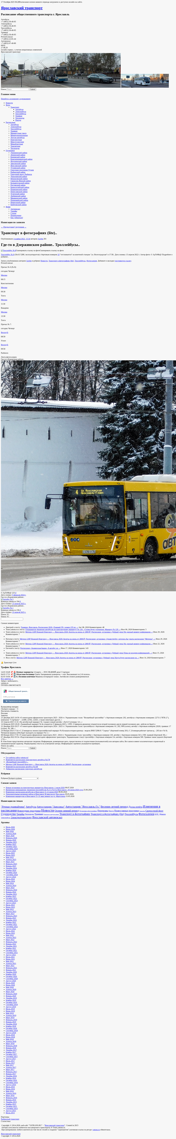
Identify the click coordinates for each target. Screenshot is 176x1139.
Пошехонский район (19, 189)
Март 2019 (10, 1018)
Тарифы (14, 211)
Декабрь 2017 (11, 1050)
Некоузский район (18, 202)
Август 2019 (11, 1007)
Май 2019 (10, 1013)
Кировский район (18, 157)
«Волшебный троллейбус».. (17, 762)
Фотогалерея (91, 261)
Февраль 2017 (11, 1072)
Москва (4, 275)
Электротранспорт (21, 817)
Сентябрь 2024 (12, 875)
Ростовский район (18, 185)
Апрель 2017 (11, 1067)
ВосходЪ (4, 332)
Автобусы (19, 109)
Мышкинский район (19, 198)
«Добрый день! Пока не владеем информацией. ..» (131, 653)
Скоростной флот (154, 810)
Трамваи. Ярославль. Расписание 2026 (37, 627)
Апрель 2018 (11, 1041)
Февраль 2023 (11, 916)
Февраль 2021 (11, 968)
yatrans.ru (96, 1130)
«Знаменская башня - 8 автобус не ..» (45, 648)
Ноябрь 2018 (11, 1026)
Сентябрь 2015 (12, 1108)
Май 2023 (10, 909)
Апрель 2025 (11, 860)
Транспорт (15, 107)
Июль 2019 (10, 1009)
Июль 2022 (10, 931)
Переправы (102, 810)
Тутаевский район (18, 168)
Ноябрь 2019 (11, 1000)
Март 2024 (10, 888)
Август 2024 (11, 877)
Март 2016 (10, 1095)
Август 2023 (11, 903)
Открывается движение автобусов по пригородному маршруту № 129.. (54, 629)
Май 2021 (10, 961)
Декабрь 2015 (11, 1102)
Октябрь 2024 (11, 873)
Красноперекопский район (21, 159)
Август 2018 (11, 1033)
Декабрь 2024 (11, 868)
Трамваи (18, 116)
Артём (40, 239)
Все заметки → (7, 679)
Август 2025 (11, 851)
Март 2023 (10, 914)
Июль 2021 (10, 957)
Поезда (18, 120)
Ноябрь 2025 (11, 844)
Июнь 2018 (10, 1037)
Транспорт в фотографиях (75, 813)
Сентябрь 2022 (12, 927)
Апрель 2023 (11, 911)
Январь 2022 (11, 944)
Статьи (13, 213)
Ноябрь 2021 (11, 948)
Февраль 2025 (11, 864)
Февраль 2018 (11, 1046)
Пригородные (16, 140)
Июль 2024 (10, 879)
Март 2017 (10, 1070)
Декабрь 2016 (11, 1076)
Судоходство (8, 813)
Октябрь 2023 (11, 898)
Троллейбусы (20, 114)
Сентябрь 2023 (12, 901)
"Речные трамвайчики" (13, 806)
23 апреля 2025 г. (19, 604)
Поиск (3, 89)
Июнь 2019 (10, 1011)
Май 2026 (10, 831)
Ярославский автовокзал (47, 817)
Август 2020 (11, 981)
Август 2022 (11, 929)
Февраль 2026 (11, 838)
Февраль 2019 (11, 1020)
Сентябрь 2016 (12, 1083)
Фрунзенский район (19, 161)
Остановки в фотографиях (88, 811)
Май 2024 (10, 883)
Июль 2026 (10, 827)
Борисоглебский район (20, 187)
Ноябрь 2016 (11, 1078)
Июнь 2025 (10, 855)
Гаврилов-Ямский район (21, 181)
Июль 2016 (10, 1087)
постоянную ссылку (123, 261)
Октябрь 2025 (11, 847)
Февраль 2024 (11, 890)
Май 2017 (10, 1065)
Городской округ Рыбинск (21, 174)
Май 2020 (10, 987)
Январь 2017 (11, 1074)
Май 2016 (10, 1091)
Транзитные (15, 146)
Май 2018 (10, 1039)
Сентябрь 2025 (12, 849)
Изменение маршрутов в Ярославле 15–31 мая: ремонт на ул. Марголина (35, 796)
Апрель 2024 (11, 885)
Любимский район (18, 196)
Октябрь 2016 (11, 1080)
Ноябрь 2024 (11, 870)
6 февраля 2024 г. (19, 595)
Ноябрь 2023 (11, 896)
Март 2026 (10, 836)
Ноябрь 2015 (11, 1104)
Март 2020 (10, 992)
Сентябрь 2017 (12, 1057)
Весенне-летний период (114, 806)
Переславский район (19, 192)
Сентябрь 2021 (12, 953)
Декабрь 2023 (11, 894)
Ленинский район (18, 155)
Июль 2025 (10, 853)
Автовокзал (15, 209)
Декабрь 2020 (11, 972)
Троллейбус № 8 (7, 255)
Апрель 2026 (11, 834)
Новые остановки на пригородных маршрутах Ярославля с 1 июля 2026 (35, 788)
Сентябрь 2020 (12, 979)
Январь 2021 (11, 970)
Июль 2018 (10, 1035)
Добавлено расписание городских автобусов (24, 769)
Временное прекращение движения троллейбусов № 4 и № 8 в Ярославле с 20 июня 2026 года (44, 790)
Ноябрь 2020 (11, 974)
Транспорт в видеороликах (51, 814)
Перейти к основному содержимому (16, 99)
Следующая (20, 227)
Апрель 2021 (11, 963)
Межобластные (17, 144)
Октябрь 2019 (11, 1002)
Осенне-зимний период (67, 810)
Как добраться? (17, 218)
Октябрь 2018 (11, 1028)
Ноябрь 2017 (11, 1052)
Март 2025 (10, 862)
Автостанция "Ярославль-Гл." (82, 806)
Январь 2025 (11, 866)
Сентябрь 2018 (12, 1031)
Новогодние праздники (29, 810)
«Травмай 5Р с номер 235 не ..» (65, 627)
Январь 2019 (11, 1022)
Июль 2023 (10, 905)
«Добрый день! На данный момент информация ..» (132, 632)
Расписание (10, 122)
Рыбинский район (18, 172)
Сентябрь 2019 (12, 1005)
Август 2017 (11, 1059)
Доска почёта (135, 806)
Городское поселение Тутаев (22, 170)
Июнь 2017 (10, 1063)
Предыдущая (7, 227)
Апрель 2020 (11, 989)
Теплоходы (19, 118)
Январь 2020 (11, 996)
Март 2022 (10, 940)
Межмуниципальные (19, 135)
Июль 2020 (10, 983)
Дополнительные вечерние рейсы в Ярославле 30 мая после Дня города (35, 794)
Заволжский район (18, 163)
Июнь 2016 (10, 1089)
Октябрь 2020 (11, 976)
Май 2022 (10, 935)
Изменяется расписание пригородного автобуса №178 (28, 760)
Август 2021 (11, 955)
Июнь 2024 (10, 881)
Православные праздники (126, 810)
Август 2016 (11, 1085)
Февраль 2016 (11, 1098)
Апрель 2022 (11, 937)
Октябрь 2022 (11, 924)
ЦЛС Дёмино (160, 814)
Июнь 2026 (10, 829)
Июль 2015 (10, 1113)
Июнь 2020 (10, 985)
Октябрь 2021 (11, 950)
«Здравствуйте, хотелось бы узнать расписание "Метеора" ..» (130, 639)
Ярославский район (19, 166)
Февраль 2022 (11, 942)
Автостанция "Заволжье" (51, 806)
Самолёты (142, 811)
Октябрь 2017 (11, 1054)
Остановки (10, 151)
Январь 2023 (11, 918)
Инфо (8, 207)
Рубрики (4, 778)
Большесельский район (20, 183)
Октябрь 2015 (11, 1106)
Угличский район (18, 194)
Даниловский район (19, 176)
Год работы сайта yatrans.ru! (17, 758)
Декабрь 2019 (11, 998)
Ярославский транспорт (22, 8)
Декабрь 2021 (11, 946)
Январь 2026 (11, 840)
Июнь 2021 (10, 959)
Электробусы (20, 112)
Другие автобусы (18, 138)
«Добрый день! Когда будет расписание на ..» (120, 658)
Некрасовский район (19, 179)
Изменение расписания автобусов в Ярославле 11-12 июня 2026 (32, 792)
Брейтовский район (19, 205)
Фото (8, 105)
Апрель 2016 (11, 1093)
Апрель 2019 (11, 1015)
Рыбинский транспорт (10, 1119)
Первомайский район (19, 200)
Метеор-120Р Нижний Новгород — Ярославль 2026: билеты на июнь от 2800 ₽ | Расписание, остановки (68, 632)
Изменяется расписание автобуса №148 (22, 767)
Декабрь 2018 (11, 1024)
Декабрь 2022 (11, 920)
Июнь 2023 (10, 907)
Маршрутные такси (18, 133)
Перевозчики (16, 215)
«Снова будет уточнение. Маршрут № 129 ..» (102, 629)
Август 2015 (11, 1111)
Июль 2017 (10, 1061)
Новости (9, 103)
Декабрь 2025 (11, 842)
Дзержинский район (19, 153)
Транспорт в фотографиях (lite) (61, 261)
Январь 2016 (11, 1100)
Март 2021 (10, 966)
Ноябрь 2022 (11, 922)
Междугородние (17, 142)
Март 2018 (10, 1044)
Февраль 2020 (11, 994)
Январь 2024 (11, 892)
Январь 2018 (11, 1048)
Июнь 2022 (10, 933)
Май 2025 (10, 857)
